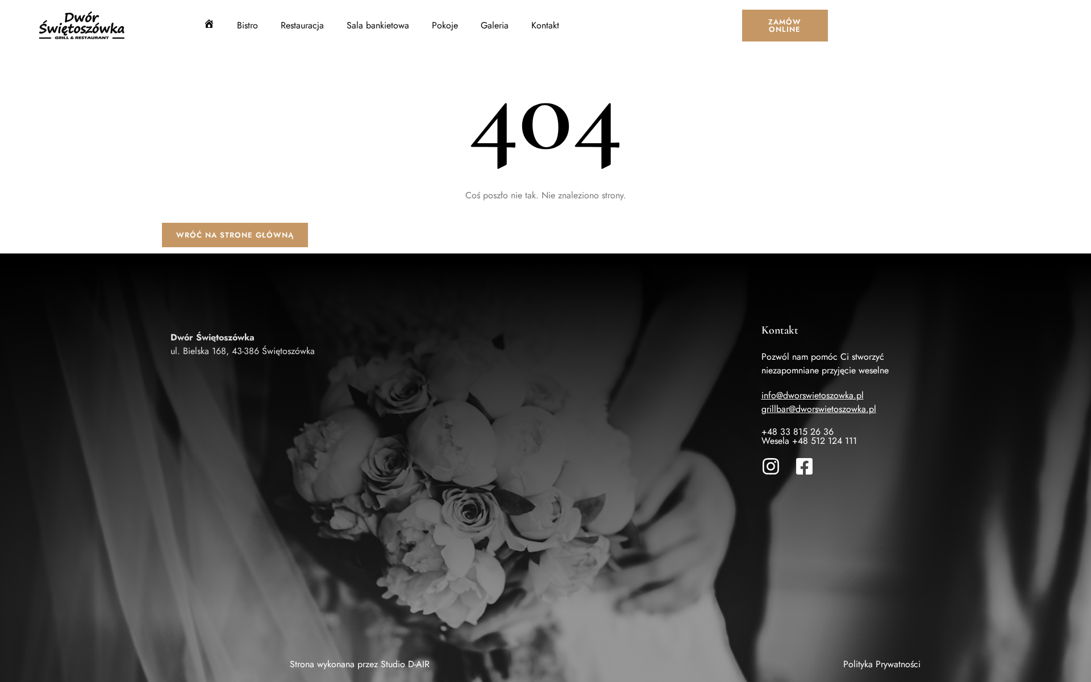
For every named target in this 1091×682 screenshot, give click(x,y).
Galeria (495, 25)
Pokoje (445, 25)
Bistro (247, 25)
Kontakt (545, 25)
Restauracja (302, 25)
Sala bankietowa (378, 25)
